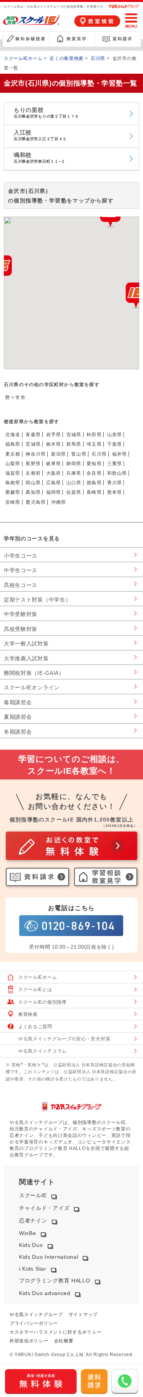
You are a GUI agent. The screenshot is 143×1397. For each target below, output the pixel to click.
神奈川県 (36, 454)
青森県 (33, 434)
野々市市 (15, 397)
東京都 (13, 454)
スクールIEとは (35, 989)
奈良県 (94, 473)
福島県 (13, 444)
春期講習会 (18, 702)
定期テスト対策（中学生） (37, 600)
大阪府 (53, 473)
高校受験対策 (20, 629)
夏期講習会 (18, 717)
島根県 (13, 482)
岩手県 (53, 434)
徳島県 (94, 482)
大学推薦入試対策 (26, 658)
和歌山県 (117, 473)
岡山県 (33, 482)
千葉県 (114, 444)
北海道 (13, 434)
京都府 (33, 473)
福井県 (119, 454)
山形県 (114, 434)
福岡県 (53, 492)
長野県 (33, 463)
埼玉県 (94, 444)
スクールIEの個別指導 (42, 1002)
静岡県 (74, 463)
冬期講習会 (18, 732)
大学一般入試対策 (26, 643)
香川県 (114, 482)
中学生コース (20, 570)
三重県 (114, 463)
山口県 (74, 482)
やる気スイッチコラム (42, 1051)
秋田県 (94, 434)
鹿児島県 (36, 502)
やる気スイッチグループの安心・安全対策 (64, 1038)
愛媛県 (13, 492)
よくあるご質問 (35, 1026)
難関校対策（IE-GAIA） (34, 673)
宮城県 (74, 434)
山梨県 (13, 463)
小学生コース (20, 556)
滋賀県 (13, 473)
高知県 (33, 492)
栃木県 (53, 444)
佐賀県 (74, 492)
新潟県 (58, 454)
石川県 (98, 58)
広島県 (53, 482)
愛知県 (94, 463)
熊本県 (114, 492)
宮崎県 (13, 502)
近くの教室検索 (67, 58)
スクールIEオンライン (32, 687)
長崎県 (94, 492)
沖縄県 (58, 502)
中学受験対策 (20, 614)
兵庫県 (74, 473)
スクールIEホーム (23, 58)
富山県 (79, 454)
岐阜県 (53, 463)
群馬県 (74, 444)
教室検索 (28, 1014)
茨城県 (33, 444)
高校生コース (20, 585)
